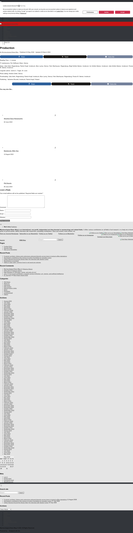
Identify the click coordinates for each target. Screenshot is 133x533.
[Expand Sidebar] (1, 224)
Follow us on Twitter (45, 233)
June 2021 (7, 396)
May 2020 (7, 416)
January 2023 (8, 366)
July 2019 (7, 432)
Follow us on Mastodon (66, 233)
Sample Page (8, 248)
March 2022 (7, 382)
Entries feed (7, 478)
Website (2, 217)
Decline (106, 12)
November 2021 (9, 388)
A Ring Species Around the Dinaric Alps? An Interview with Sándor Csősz (26, 259)
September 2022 (9, 373)
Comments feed (9, 480)
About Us (7, 21)
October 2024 (8, 335)
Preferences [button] (23, 13)
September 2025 (9, 318)
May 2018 (7, 454)
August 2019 (8, 430)
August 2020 (8, 412)
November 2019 (9, 426)
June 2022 (7, 377)
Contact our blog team (104, 237)
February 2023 (8, 365)
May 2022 (7, 379)
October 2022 (8, 371)
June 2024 (7, 341)
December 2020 (9, 405)
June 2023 (7, 359)
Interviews (7, 28)
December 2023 (9, 351)
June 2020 (7, 415)
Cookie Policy (8, 246)
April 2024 (7, 345)
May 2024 (7, 343)
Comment (3, 207)
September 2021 (9, 391)
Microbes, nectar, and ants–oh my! (25, 272)
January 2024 (8, 349)
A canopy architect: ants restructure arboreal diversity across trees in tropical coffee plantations (35, 256)
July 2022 (7, 376)
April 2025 (7, 326)
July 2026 (7, 302)
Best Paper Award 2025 (20, 275)
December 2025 (9, 313)
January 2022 (8, 385)
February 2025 (8, 329)
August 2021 (8, 393)
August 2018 (8, 449)
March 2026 (7, 309)
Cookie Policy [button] (59, 11)
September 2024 (9, 337)
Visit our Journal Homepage (9, 233)
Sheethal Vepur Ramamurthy (13, 118)
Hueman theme (25, 531)
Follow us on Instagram (86, 235)
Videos (6, 19)
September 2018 (9, 448)
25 (9, 466)
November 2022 (9, 370)
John (5, 274)
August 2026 (8, 301)
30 (5, 468)
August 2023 (8, 355)
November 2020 (9, 407)
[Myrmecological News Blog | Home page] (9, 24)
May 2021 (7, 398)
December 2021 (9, 387)
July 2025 (7, 321)
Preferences (90, 12)
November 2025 (9, 315)
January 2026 (8, 312)
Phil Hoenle (7, 183)
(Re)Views (7, 33)
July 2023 (7, 357)
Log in (6, 477)
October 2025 (8, 316)
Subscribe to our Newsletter (28, 233)
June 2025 (7, 323)
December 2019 (9, 424)
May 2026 (7, 306)
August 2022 (8, 374)
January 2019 (8, 441)
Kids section (7, 34)
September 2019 (9, 429)
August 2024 (8, 338)
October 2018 (8, 446)
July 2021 (7, 394)
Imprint (2, 240)
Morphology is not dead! (11, 261)
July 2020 (7, 413)
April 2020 (7, 418)
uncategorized (8, 293)
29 (3, 468)
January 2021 (8, 404)
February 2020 (8, 421)
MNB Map (22, 240)
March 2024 (7, 346)
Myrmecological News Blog (10, 52)
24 (7, 466)
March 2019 (7, 438)
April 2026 (7, 307)
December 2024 (9, 332)
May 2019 (7, 435)
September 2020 (9, 410)
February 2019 (8, 440)
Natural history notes (10, 18)
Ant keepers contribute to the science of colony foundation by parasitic (27, 258)
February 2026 (8, 310)
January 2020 (8, 423)
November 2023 (9, 352)
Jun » (3, 470)
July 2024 (7, 340)
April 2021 (7, 399)
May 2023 (7, 360)
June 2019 (7, 433)
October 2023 (8, 354)
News (5, 30)
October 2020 (8, 409)
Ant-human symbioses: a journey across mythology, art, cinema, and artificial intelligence (36, 274)
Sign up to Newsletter (10, 249)
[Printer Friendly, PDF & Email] (6, 83)
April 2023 (7, 362)
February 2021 (8, 402)
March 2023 (7, 363)
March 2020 (7, 419)
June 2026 (7, 304)
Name (2, 210)
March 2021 (7, 401)
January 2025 (8, 331)
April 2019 (7, 437)
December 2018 (9, 443)
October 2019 (8, 427)
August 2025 (8, 320)
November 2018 (9, 444)
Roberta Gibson (28, 269)
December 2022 (9, 368)
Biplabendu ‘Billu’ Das (11, 151)
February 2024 (8, 348)
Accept (123, 12)
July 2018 (7, 451)
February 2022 (8, 384)
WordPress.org (8, 481)
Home (6, 27)
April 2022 (7, 380)
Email (2, 214)
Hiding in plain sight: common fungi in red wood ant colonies (22, 262)
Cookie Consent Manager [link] (9, 5)
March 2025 (7, 327)
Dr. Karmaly (7, 275)
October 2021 (8, 390)
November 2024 (9, 334)
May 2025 (7, 324)
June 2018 (7, 452)
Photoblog (7, 31)
